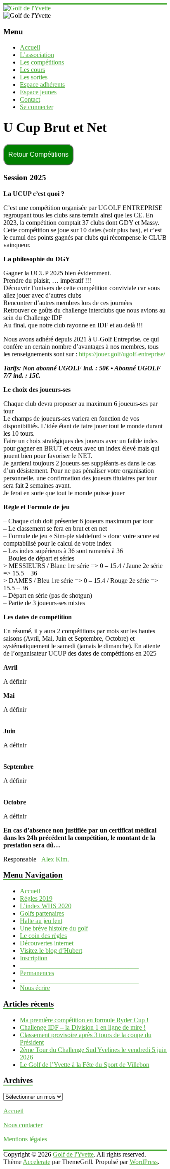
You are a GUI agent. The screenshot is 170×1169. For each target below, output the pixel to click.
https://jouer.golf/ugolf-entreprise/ (122, 354)
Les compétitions (42, 62)
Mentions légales (25, 1139)
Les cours (32, 69)
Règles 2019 (36, 898)
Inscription (33, 957)
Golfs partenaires (42, 913)
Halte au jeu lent (41, 920)
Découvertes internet (46, 943)
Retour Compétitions (38, 154)
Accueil (30, 47)
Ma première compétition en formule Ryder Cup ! (84, 1019)
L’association (37, 54)
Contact (30, 99)
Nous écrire (35, 987)
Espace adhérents (42, 84)
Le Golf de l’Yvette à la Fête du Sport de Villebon (84, 1064)
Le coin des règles (43, 935)
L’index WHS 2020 (45, 905)
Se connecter (36, 106)
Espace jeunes (38, 91)
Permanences (37, 972)
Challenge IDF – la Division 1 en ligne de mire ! (83, 1027)
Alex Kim (54, 859)
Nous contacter (22, 1124)
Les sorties (33, 77)
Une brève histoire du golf (54, 928)
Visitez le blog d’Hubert (51, 950)
